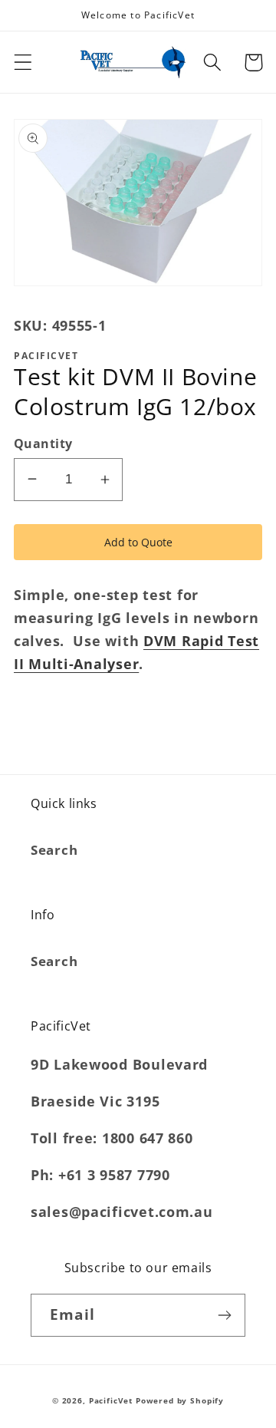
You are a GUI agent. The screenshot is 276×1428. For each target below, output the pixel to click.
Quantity (43, 443)
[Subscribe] (224, 1315)
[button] (23, 62)
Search (54, 850)
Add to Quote (138, 542)
